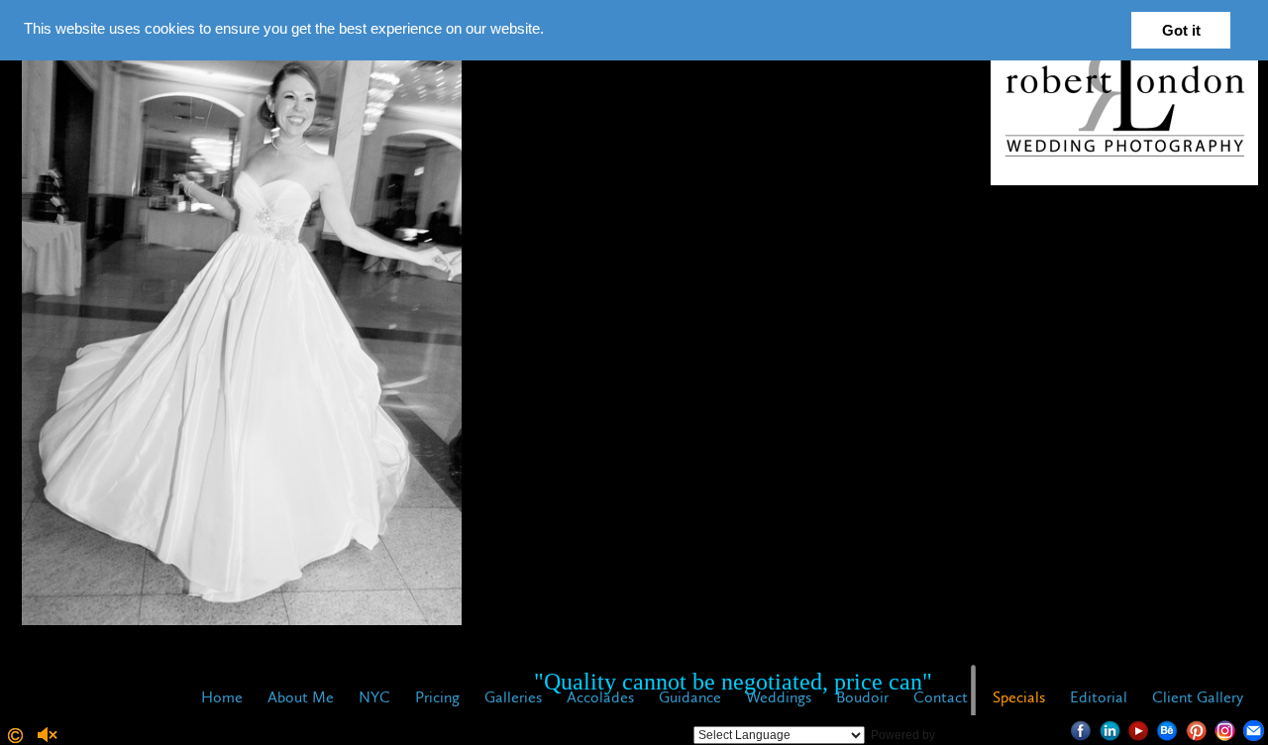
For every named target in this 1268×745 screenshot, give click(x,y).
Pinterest (1196, 730)
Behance (1167, 730)
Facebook (1081, 730)
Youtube (1138, 730)
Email (1253, 730)
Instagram (1225, 730)
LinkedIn (1110, 730)
